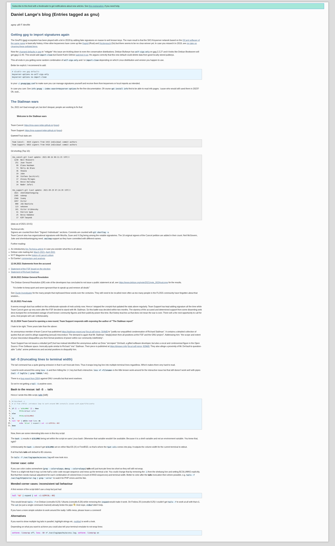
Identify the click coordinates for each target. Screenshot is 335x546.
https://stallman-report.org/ (74, 332)
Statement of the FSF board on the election (31, 269)
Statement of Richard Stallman (25, 272)
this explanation (96, 6)
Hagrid (85, 43)
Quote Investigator (23, 293)
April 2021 (50, 252)
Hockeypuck (105, 43)
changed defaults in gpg (30, 52)
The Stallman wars (24, 101)
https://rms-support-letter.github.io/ (40, 130)
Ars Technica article (34, 249)
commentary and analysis (33, 258)
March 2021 (39, 252)
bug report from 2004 (30, 378)
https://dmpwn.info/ (118, 346)
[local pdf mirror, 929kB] (138, 346)
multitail (77, 521)
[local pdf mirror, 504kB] (97, 332)
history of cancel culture (43, 255)
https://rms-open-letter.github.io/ (38, 125)
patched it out (82, 55)
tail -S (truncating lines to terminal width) (41, 359)
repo (56, 125)
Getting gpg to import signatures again (40, 34)
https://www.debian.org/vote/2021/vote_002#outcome (143, 282)
